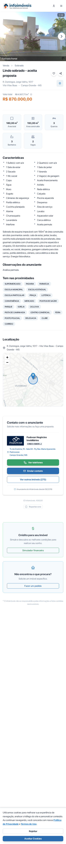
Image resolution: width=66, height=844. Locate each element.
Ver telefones (35, 462)
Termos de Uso (29, 824)
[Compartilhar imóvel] (60, 73)
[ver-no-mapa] (60, 83)
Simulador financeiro (33, 550)
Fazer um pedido (33, 586)
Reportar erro (35, 507)
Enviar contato (35, 471)
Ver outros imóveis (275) (33, 479)
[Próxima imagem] (61, 36)
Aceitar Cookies (33, 838)
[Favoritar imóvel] (54, 73)
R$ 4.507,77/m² (22, 94)
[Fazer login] (54, 6)
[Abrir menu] (61, 6)
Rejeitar (33, 831)
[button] (33, 376)
